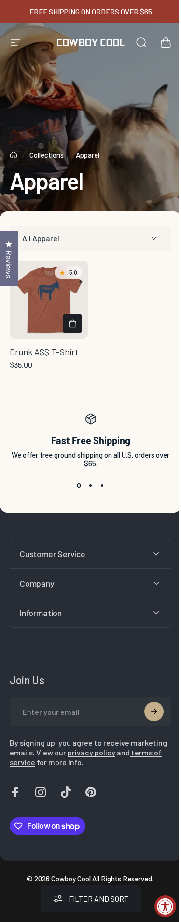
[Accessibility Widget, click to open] (165, 906)
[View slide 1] (79, 485)
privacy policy (129, 749)
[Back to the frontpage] (13, 155)
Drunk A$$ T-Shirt (44, 352)
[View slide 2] (91, 485)
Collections (46, 155)
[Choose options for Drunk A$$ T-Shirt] (72, 323)
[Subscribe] (146, 708)
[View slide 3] (102, 485)
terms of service (52, 758)
